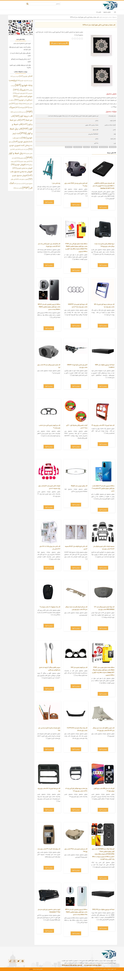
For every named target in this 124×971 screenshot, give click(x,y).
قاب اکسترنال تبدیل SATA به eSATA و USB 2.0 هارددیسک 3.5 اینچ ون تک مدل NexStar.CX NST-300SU (103, 185)
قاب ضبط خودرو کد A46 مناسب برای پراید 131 (103, 425)
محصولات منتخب (112, 17)
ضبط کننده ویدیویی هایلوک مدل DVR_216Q (103, 909)
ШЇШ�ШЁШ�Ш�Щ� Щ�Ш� (72, 965)
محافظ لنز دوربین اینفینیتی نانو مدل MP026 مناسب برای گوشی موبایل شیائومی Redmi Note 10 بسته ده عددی (49, 306)
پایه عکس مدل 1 (56, 183)
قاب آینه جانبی (15, 112)
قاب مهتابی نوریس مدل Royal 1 (79, 486)
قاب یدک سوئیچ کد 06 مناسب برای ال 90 (50, 607)
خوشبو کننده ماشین (22, 96)
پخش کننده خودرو (23, 149)
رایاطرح (31, 969)
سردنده (19, 107)
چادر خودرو (21, 158)
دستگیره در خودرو (23, 100)
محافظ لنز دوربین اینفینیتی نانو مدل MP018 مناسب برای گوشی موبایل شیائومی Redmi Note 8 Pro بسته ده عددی (76, 912)
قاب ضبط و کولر (69, 147)
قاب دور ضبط (86, 147)
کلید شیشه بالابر (18, 183)
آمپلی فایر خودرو (15, 76)
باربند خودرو (21, 81)
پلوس (14, 149)
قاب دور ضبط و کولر (77, 147)
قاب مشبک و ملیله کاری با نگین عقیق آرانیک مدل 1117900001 (99, 25)
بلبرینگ (19, 90)
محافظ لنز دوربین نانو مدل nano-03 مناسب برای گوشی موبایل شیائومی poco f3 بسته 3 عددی (103, 488)
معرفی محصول (107, 12)
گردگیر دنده (18, 188)
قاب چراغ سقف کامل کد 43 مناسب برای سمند (49, 849)
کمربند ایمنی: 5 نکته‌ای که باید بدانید (22, 44)
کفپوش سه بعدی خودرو (22, 168)
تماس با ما (98, 12)
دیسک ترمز (17, 103)
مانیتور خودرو (20, 141)
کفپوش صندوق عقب (22, 179)
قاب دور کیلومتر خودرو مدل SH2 (79, 667)
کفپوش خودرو (18, 164)
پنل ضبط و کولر (103, 17)
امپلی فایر (29, 80)
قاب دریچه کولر (94, 147)
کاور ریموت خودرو (22, 162)
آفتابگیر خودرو (25, 76)
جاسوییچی (28, 93)
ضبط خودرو (23, 112)
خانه (115, 12)
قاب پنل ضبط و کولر (103, 147)
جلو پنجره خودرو (19, 93)
